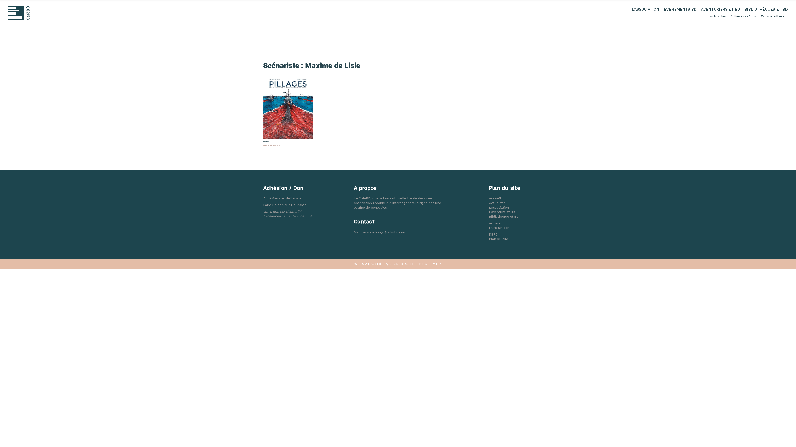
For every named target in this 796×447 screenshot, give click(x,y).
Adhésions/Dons (743, 16)
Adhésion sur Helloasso (282, 198)
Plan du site (498, 239)
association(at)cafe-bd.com (384, 232)
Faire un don (499, 228)
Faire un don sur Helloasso (284, 205)
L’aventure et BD (502, 212)
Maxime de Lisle (267, 146)
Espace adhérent (774, 16)
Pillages (266, 141)
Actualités (718, 16)
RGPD (493, 234)
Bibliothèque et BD (504, 217)
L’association (499, 207)
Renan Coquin (276, 146)
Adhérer (495, 223)
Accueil (495, 198)
